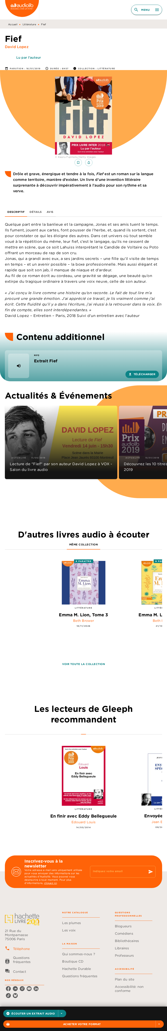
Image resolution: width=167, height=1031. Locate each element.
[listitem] (8, 988)
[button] (34, 1013)
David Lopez (17, 46)
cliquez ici (50, 883)
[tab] (16, 212)
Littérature (29, 24)
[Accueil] (22, 9)
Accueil (12, 24)
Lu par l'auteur (28, 57)
